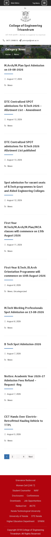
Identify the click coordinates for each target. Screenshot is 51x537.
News (10, 85)
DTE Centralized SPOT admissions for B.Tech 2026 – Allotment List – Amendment (23, 106)
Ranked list (21, 506)
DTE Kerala (36, 516)
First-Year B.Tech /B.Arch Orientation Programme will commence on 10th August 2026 (25, 272)
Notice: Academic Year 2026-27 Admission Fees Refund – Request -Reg (24, 380)
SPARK (41, 521)
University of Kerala (18, 516)
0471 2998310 (12, 40)
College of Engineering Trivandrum (25, 28)
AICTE (32, 506)
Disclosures (18, 495)
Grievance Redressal (25, 480)
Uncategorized (20, 291)
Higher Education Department (20, 521)
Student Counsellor (22, 490)
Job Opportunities (32, 501)
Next (31, 457)
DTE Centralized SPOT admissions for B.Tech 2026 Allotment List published (21, 146)
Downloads (15, 501)
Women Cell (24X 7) (25, 485)
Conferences (33, 495)
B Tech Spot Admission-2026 (22, 344)
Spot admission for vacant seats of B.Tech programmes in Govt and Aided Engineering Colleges (24, 187)
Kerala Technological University (25, 511)
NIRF (36, 490)
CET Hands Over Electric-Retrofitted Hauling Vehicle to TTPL (23, 421)
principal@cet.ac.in (30, 40)
